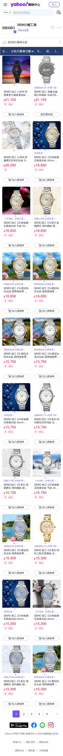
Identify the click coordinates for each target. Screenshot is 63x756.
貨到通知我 (46, 114)
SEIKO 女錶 (40, 51)
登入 (54, 4)
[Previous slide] (4, 69)
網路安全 (19, 750)
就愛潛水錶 (49, 51)
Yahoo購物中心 (25, 4)
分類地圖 (43, 750)
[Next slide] (28, 69)
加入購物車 (18, 114)
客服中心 (17, 742)
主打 (5, 51)
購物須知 (43, 742)
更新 (55, 733)
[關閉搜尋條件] (10, 12)
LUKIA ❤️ (58, 51)
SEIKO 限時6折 (17, 42)
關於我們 (30, 742)
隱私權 (31, 750)
